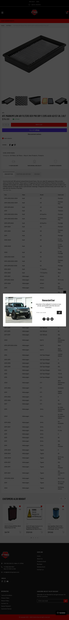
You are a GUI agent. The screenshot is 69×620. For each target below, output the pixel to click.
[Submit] (59, 312)
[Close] (64, 292)
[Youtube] (48, 319)
